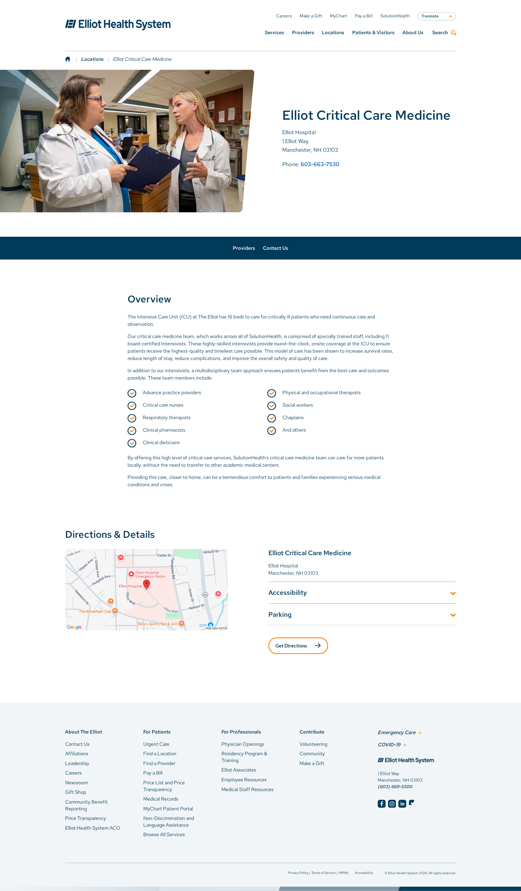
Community (312, 753)
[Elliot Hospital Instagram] (392, 804)
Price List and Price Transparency (164, 785)
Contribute (312, 732)
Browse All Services (164, 834)
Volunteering (313, 744)
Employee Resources (243, 779)
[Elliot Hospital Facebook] (382, 804)
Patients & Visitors (373, 32)
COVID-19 (389, 744)
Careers (73, 773)
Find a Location (159, 753)
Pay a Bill (153, 773)
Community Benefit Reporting (86, 805)
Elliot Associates (238, 770)
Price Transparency (85, 818)
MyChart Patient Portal (168, 808)
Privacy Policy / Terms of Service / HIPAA (318, 873)
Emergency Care (396, 732)
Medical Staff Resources (247, 789)
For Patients (157, 732)
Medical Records (160, 799)
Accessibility (287, 592)
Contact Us (275, 248)
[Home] (73, 59)
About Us (413, 32)
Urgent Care (156, 744)
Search (440, 33)
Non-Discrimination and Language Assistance (168, 821)
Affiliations (76, 753)
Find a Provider (159, 763)
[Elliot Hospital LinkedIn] (402, 804)
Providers (303, 32)
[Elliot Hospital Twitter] (413, 804)
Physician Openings (242, 744)
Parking (280, 614)
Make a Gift (312, 763)
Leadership (77, 763)
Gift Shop (75, 792)
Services (274, 32)
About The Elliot (83, 732)
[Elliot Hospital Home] (417, 761)
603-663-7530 (320, 164)
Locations (333, 32)
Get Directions (291, 646)
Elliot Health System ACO (92, 828)
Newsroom (76, 782)
